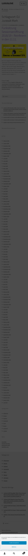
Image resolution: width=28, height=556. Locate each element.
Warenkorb (21, 552)
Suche (14, 553)
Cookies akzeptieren (14, 543)
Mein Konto (4, 553)
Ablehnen (14, 547)
